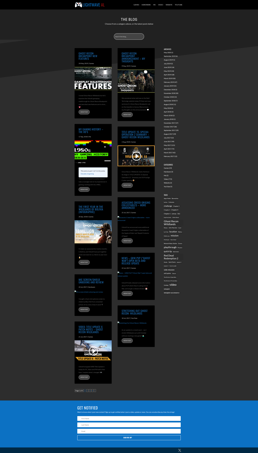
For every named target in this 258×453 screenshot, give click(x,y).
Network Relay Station (170, 243)
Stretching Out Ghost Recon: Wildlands (135, 312)
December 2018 (169, 89)
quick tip (168, 251)
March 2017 (168, 152)
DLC (178, 214)
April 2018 (167, 112)
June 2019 (167, 67)
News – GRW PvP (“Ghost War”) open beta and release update (136, 260)
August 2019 (168, 60)
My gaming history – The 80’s (91, 130)
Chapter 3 (167, 210)
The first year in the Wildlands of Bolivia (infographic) (91, 209)
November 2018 (169, 93)
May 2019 (167, 71)
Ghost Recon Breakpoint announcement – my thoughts (133, 57)
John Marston (173, 228)
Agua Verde (167, 198)
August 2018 (168, 104)
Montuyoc (166, 239)
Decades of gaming (87, 174)
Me (154, 5)
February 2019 (169, 82)
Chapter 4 (174, 210)
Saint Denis (172, 262)
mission (174, 235)
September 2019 (169, 56)
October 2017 (169, 127)
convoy (174, 214)
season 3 (166, 266)
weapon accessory (171, 292)
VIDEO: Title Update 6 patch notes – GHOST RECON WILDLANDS (91, 329)
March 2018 (168, 115)
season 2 (179, 262)
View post (84, 112)
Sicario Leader (173, 266)
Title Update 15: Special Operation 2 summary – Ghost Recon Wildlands (136, 134)
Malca (180, 232)
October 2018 (169, 97)
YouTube (178, 5)
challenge (168, 206)
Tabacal (174, 273)
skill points (167, 273)
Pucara (180, 247)
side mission (169, 269)
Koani (179, 227)
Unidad (166, 285)
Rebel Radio (176, 251)
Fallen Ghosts (175, 217)
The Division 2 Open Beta (170, 277)
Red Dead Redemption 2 (171, 257)
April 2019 (167, 75)
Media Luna (167, 236)
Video (160, 5)
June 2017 (167, 141)
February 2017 (169, 156)
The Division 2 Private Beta (170, 280)
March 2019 (168, 78)
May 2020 (167, 52)
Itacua (165, 228)
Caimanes (171, 202)
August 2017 (168, 134)
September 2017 (169, 130)
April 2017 (167, 149)
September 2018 (169, 101)
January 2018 (168, 119)
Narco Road (173, 239)
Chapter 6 (167, 214)
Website (169, 5)
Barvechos (175, 198)
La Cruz (166, 232)
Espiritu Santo (167, 217)
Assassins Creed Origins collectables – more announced (136, 205)
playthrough (170, 247)
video (173, 284)
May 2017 (167, 145)
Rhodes (165, 262)
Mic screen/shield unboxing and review (91, 281)
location (173, 231)
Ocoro (180, 243)
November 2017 (169, 123)
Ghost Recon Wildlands (171, 223)
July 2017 (167, 138)
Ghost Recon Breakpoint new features (88, 56)
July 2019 (167, 63)
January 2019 (168, 86)
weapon (167, 289)
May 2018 (167, 108)
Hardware (146, 5)
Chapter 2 (176, 206)
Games (136, 5)
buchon (165, 202)
